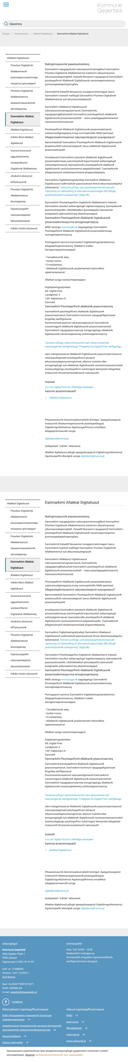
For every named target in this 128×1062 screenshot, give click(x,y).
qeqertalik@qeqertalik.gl (23, 992)
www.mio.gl (72, 1034)
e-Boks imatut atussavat (24, 228)
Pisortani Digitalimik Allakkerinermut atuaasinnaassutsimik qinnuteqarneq (23, 99)
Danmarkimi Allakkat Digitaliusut (73, 33)
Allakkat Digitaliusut (43, 33)
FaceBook (17, 1001)
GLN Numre (8, 976)
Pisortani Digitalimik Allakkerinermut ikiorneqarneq (22, 195)
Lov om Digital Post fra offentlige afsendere (69, 387)
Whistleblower (74, 1028)
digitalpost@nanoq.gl (57, 438)
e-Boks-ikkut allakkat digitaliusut (22, 140)
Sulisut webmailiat (12, 1042)
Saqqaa (6, 33)
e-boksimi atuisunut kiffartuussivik (21, 178)
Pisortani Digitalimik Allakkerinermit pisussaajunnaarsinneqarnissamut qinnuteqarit (24, 74)
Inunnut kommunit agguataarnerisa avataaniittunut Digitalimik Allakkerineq (24, 159)
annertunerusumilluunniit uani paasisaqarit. (59, 1054)
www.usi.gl (72, 1021)
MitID (69, 1015)
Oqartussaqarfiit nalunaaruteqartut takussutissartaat (20, 214)
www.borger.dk (69, 227)
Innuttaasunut (21, 33)
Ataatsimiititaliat (11, 1036)
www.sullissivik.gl (76, 1040)
